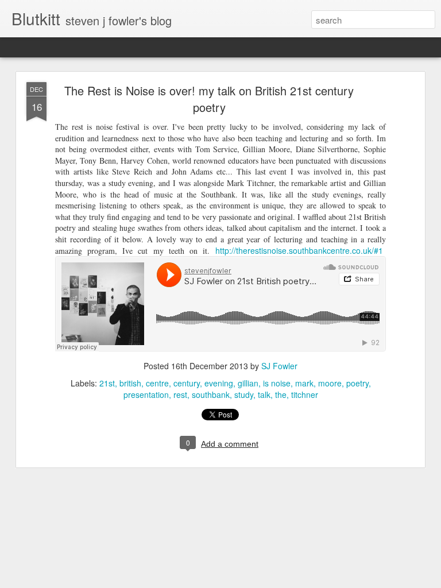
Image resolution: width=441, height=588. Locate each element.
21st (107, 383)
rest (180, 394)
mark (304, 383)
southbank (211, 394)
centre (157, 383)
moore (330, 383)
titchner (304, 394)
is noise (277, 383)
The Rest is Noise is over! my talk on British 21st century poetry (209, 98)
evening (218, 383)
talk (264, 394)
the (281, 394)
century (186, 383)
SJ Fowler (279, 366)
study (243, 394)
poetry (357, 383)
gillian (248, 383)
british (130, 383)
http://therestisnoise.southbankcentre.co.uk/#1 (299, 250)
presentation (146, 394)
